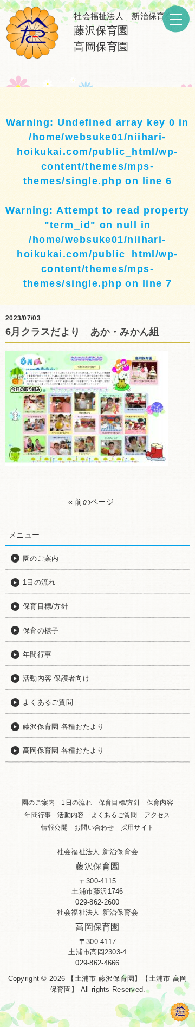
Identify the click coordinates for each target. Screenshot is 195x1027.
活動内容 (70, 815)
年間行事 (37, 815)
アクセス (157, 815)
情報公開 (54, 827)
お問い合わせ (94, 827)
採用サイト (137, 827)
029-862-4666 (97, 963)
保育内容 (160, 802)
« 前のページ (91, 502)
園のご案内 (38, 802)
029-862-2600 (97, 902)
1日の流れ (76, 802)
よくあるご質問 (114, 815)
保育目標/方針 (119, 802)
